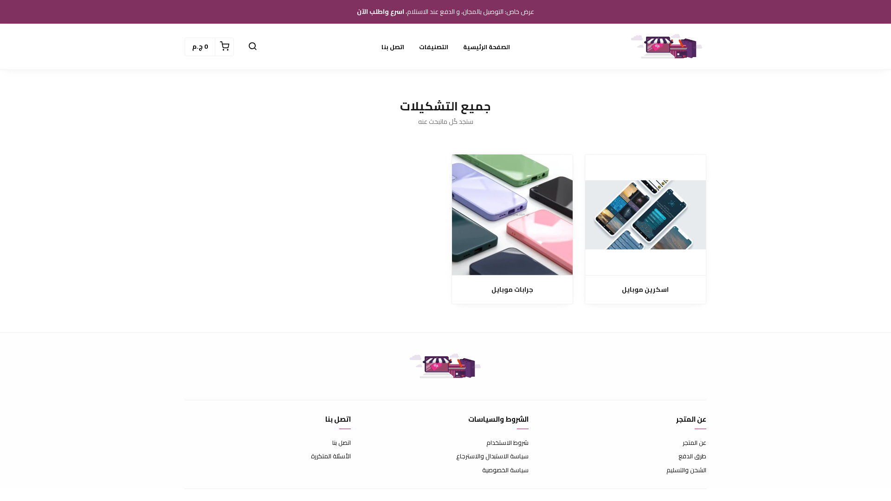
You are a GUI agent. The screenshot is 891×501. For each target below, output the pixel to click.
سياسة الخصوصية (505, 470)
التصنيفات (433, 46)
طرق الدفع (692, 456)
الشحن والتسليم (686, 470)
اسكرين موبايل (645, 290)
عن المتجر (694, 443)
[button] (252, 47)
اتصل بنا (392, 46)
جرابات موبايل (512, 290)
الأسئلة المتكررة (331, 456)
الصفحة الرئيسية (486, 46)
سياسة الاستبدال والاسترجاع (492, 456)
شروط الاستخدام (507, 443)
